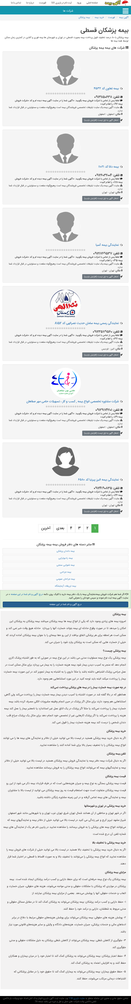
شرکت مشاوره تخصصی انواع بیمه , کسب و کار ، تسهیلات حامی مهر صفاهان (72, 401)
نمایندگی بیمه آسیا (107, 245)
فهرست (42, 3)
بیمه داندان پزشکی (65, 551)
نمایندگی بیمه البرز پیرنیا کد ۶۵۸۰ (98, 479)
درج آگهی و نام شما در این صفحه (27, 594)
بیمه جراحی (65, 572)
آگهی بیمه (123, 17)
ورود (79, 3)
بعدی (60, 528)
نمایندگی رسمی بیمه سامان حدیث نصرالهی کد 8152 (87, 323)
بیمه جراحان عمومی (65, 579)
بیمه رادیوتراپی (65, 558)
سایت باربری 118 (76, 998)
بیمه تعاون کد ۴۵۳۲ (106, 88)
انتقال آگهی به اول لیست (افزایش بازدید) (101, 120)
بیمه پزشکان (84, 17)
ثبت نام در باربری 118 (61, 3)
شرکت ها (68, 11)
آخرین (45, 528)
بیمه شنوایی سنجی (65, 565)
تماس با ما (16, 3)
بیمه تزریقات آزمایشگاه (65, 586)
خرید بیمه (99, 17)
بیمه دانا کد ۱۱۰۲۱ (108, 166)
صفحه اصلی (92, 3)
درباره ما (30, 3)
